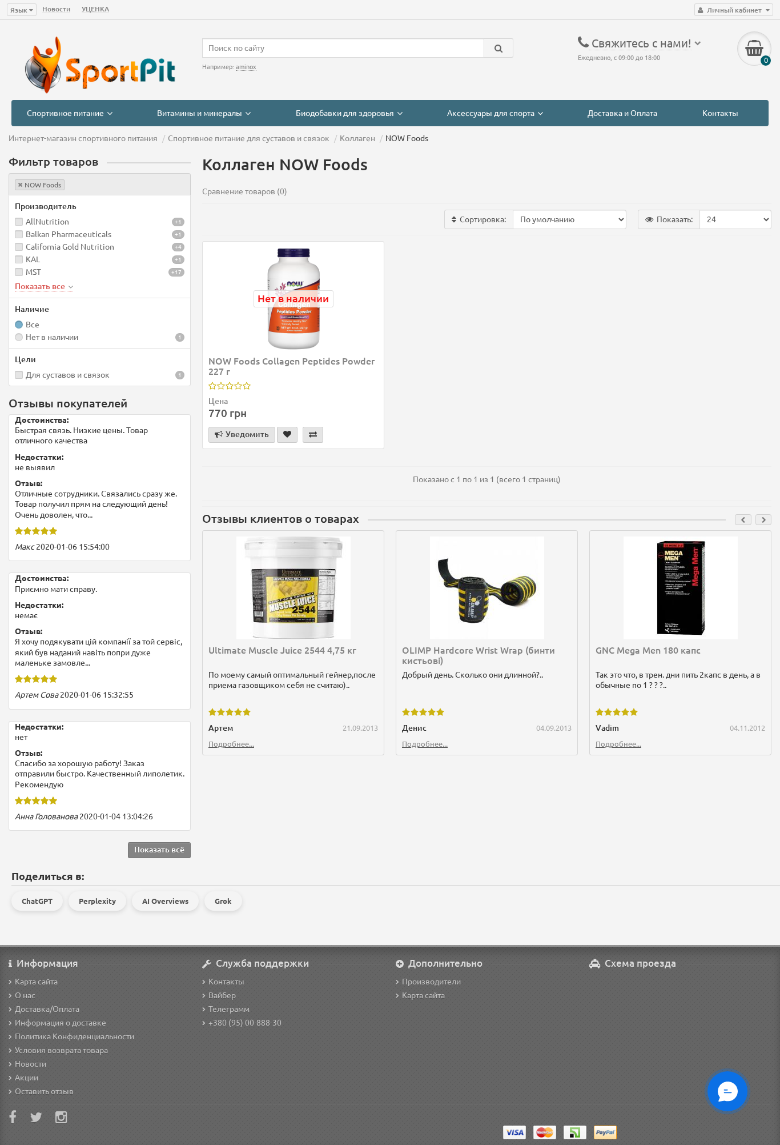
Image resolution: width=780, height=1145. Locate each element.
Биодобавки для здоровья (345, 113)
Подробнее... (231, 744)
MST (33, 272)
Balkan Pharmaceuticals (68, 234)
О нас (25, 995)
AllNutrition (47, 221)
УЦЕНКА (95, 9)
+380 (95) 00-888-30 (245, 1022)
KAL (33, 259)
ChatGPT (37, 901)
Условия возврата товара (61, 1050)
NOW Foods (43, 185)
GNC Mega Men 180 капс (648, 650)
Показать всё (159, 849)
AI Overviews (165, 901)
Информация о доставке (60, 1022)
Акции (26, 1077)
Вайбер (222, 995)
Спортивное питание (65, 113)
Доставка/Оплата (47, 1009)
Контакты (720, 113)
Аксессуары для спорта (490, 113)
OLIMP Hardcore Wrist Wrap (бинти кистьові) (478, 655)
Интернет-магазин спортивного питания (83, 138)
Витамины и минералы (199, 113)
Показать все (41, 286)
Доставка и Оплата (622, 113)
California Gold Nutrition (70, 246)
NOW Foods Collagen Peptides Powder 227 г (291, 366)
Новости (56, 9)
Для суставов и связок (68, 374)
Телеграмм (229, 1009)
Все (32, 324)
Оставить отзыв (44, 1091)
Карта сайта (36, 981)
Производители (431, 981)
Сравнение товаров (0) (244, 191)
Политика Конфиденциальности (74, 1036)
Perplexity (97, 901)
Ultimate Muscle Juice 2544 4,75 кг (282, 650)
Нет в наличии (52, 337)
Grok (223, 901)
